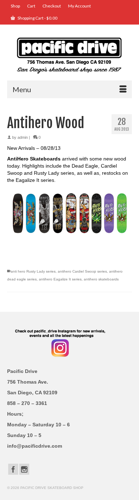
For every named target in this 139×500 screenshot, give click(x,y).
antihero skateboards (101, 279)
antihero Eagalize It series (60, 279)
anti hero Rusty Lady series (33, 271)
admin (22, 137)
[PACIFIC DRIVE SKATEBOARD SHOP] (69, 55)
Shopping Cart (37, 18)
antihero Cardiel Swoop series (82, 271)
